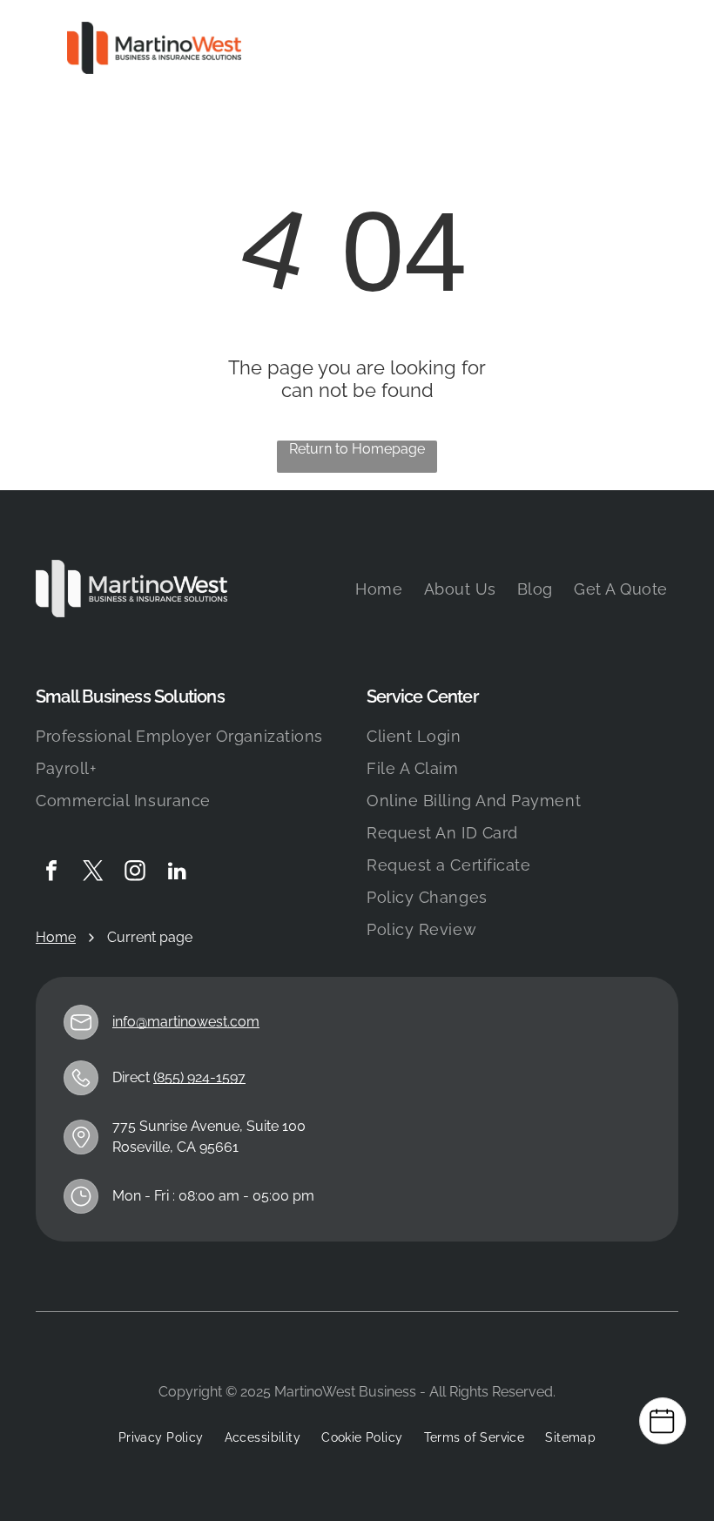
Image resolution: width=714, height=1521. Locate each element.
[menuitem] (379, 589)
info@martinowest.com (185, 1021)
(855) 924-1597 (199, 1077)
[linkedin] (176, 873)
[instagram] (135, 873)
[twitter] (93, 873)
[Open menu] (644, 48)
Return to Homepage (357, 449)
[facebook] (51, 873)
